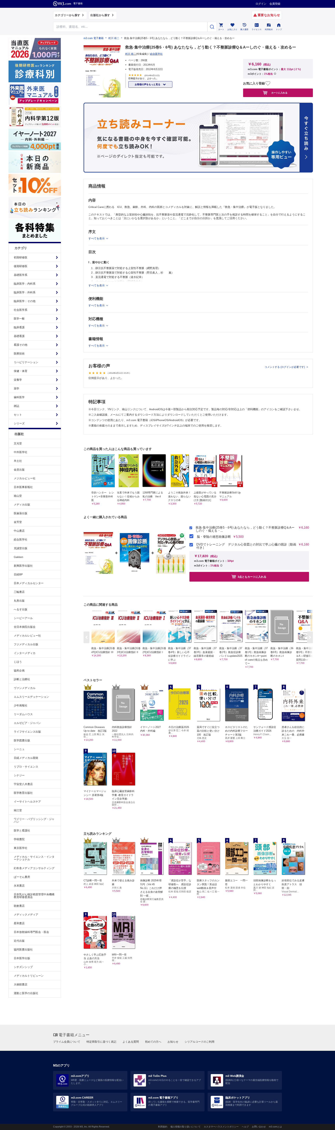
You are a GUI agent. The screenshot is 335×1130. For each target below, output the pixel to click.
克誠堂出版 (20, 548)
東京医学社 (20, 847)
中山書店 (19, 530)
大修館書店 (20, 984)
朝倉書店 (19, 905)
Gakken (18, 556)
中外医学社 (20, 452)
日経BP (18, 574)
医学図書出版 (22, 740)
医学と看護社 (22, 830)
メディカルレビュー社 (27, 635)
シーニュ (19, 749)
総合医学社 (20, 539)
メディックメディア (26, 914)
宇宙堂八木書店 (23, 784)
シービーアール (23, 618)
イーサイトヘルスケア (27, 801)
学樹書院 (19, 839)
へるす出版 (20, 609)
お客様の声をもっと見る (148, 84)
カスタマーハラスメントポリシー (221, 1126)
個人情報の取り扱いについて (185, 1126)
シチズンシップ (23, 966)
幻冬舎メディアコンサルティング (34, 868)
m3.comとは (275, 1126)
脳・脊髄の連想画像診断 (214, 536)
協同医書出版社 (23, 949)
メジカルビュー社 (24, 478)
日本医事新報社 (23, 487)
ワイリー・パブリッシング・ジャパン (34, 820)
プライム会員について (66, 1041)
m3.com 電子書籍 (94, 38)
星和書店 (19, 923)
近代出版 (19, 940)
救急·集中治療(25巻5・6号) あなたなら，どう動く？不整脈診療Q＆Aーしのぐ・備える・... (245, 529)
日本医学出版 (22, 958)
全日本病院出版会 (24, 626)
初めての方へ (153, 1041)
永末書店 (19, 885)
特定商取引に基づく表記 (101, 1041)
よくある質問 (131, 1041)
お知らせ (173, 1041)
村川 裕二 (113, 38)
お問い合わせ (259, 1126)
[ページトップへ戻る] (324, 1123)
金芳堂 (18, 522)
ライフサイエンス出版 (27, 731)
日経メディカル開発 (26, 757)
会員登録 (274, 3)
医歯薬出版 (20, 513)
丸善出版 (19, 600)
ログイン (261, 3)
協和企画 (19, 670)
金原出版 (19, 469)
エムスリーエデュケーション (31, 696)
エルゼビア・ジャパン (27, 722)
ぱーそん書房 (22, 876)
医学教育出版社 (23, 792)
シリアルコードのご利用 (199, 1041)
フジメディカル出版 (26, 644)
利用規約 (162, 1126)
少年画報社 (20, 705)
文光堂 (18, 443)
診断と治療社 (22, 679)
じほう (18, 661)
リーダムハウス (23, 714)
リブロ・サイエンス (26, 766)
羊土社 (18, 460)
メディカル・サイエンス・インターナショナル (34, 858)
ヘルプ (245, 1126)
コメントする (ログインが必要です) (285, 367)
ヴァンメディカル (24, 688)
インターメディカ (24, 653)
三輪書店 (19, 591)
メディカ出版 (22, 504)
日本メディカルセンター (29, 583)
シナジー (19, 775)
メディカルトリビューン (29, 975)
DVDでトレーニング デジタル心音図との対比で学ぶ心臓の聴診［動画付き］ (246, 546)
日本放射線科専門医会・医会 (31, 932)
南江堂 (18, 810)
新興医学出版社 (23, 565)
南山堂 (18, 495)
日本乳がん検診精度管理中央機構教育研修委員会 (34, 896)
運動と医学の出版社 (26, 993)
